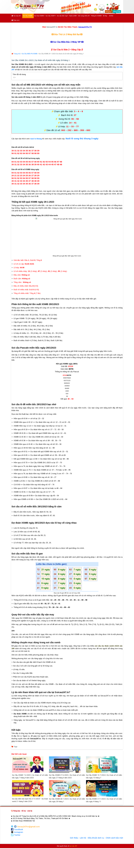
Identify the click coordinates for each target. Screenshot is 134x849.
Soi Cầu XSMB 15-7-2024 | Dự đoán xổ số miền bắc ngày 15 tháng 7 (104, 776)
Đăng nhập (116, 11)
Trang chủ (16, 54)
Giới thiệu (74, 838)
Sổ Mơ (111, 16)
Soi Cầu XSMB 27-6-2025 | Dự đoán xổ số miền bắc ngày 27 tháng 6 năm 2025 (67, 776)
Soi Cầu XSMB (27, 16)
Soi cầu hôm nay (62, 16)
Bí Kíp (105, 16)
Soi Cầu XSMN (39, 16)
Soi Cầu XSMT (50, 16)
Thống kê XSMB (96, 16)
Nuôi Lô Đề (72, 16)
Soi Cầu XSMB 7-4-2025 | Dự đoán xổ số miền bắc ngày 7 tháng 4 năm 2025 (30, 776)
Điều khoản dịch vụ (96, 838)
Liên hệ (83, 838)
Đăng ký (108, 11)
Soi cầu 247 (17, 16)
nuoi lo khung (36, 139)
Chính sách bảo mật (114, 838)
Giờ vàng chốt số (83, 16)
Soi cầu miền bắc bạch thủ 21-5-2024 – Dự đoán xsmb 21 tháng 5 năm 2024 (30, 800)
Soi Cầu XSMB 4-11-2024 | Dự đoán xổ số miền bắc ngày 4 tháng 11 (104, 800)
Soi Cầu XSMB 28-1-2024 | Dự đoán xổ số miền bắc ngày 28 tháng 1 (67, 800)
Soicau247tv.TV (85, 27)
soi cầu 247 (73, 846)
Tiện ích (16, 20)
